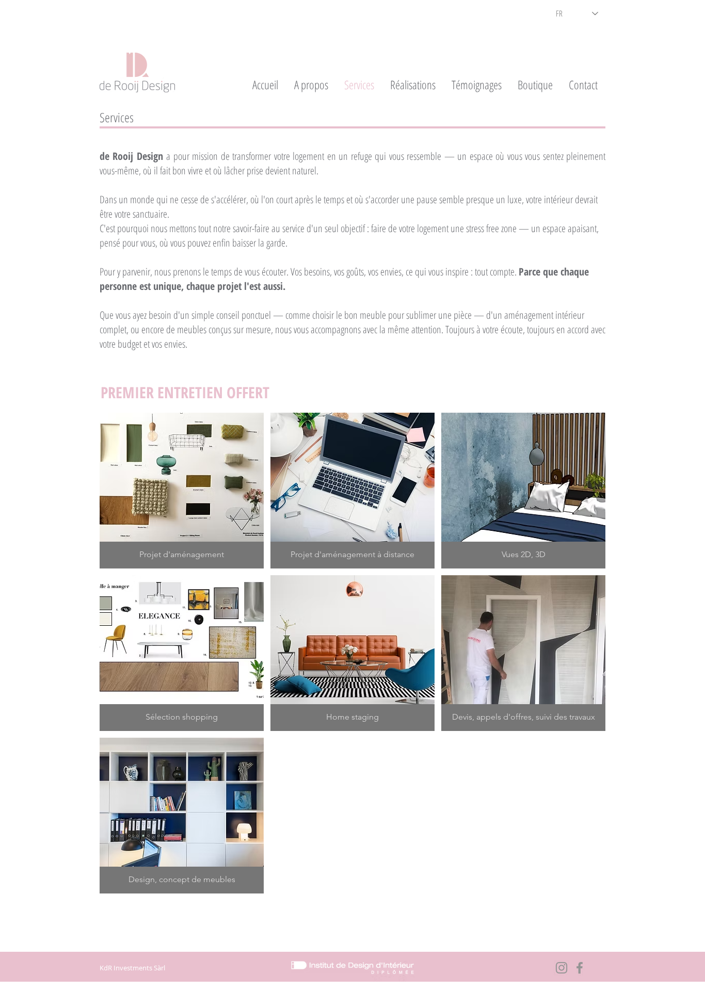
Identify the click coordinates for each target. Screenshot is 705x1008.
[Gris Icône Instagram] (561, 968)
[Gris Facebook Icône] (579, 968)
